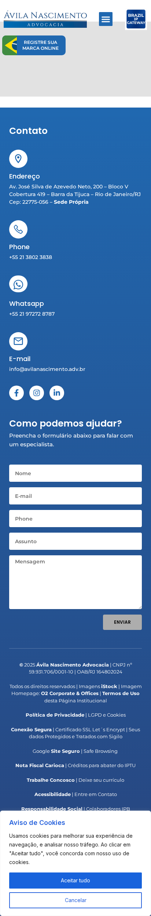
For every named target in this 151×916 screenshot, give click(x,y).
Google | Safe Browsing (75, 751)
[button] (106, 19)
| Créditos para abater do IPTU (75, 765)
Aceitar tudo (75, 880)
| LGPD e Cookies (76, 715)
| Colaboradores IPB (75, 809)
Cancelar (75, 900)
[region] (75, 863)
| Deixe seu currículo (75, 780)
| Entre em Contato (75, 794)
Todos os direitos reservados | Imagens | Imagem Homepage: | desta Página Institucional (76, 693)
